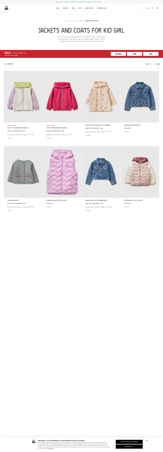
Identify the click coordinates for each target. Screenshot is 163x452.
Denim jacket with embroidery (96, 200)
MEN (73, 8)
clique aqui (51, 448)
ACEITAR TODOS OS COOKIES (129, 441)
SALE (57, 8)
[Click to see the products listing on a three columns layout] (158, 64)
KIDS (80, 8)
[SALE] (81, 54)
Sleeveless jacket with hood (56, 200)
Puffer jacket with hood (133, 200)
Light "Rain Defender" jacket (17, 128)
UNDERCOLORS (102, 8)
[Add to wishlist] (7, 73)
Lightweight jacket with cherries (97, 125)
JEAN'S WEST (89, 8)
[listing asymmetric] (152, 64)
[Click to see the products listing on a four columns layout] (155, 64)
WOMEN (65, 8)
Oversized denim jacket (132, 125)
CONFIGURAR (128, 446)
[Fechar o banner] (147, 440)
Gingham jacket (13, 200)
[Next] (106, 1)
